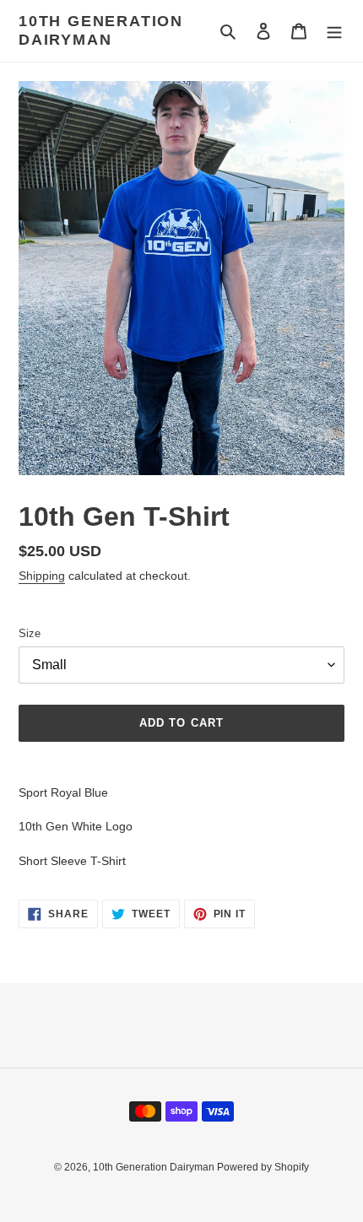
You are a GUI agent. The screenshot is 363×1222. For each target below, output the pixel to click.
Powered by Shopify (263, 1167)
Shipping (42, 575)
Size (30, 633)
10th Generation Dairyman (101, 30)
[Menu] (334, 31)
